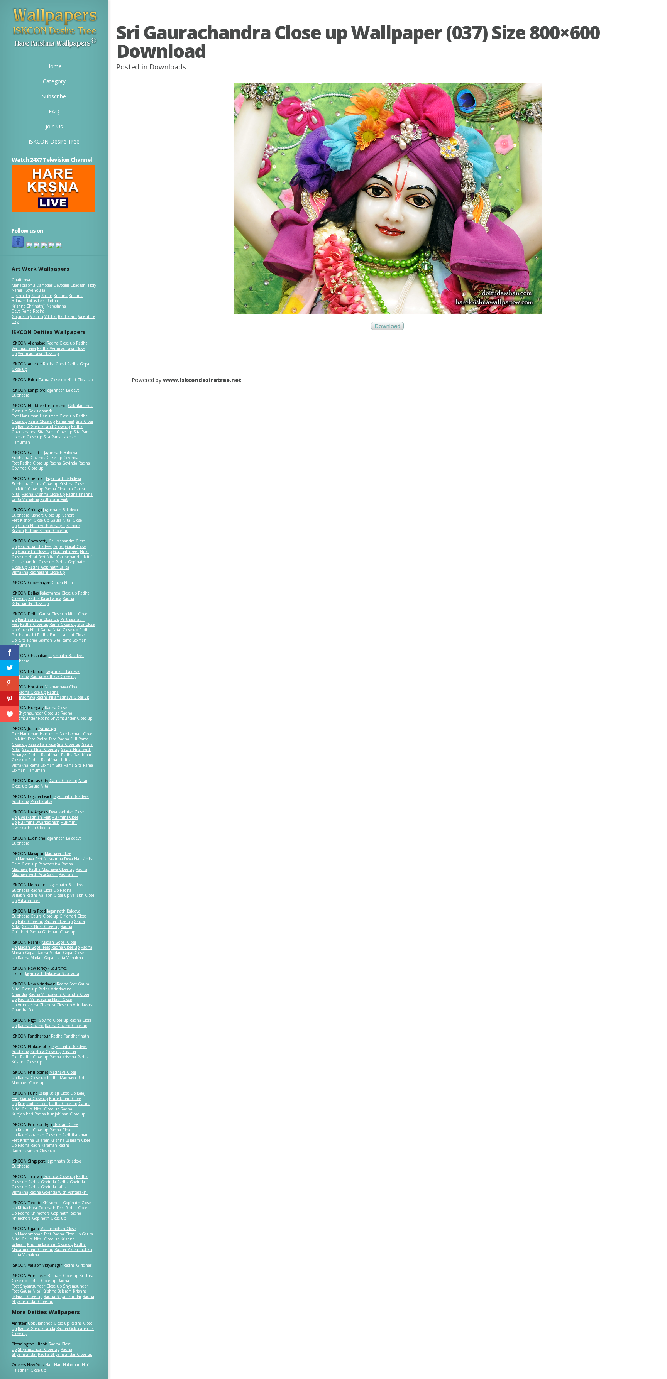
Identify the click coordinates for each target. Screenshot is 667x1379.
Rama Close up (41, 421)
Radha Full (67, 739)
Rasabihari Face (42, 744)
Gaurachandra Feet (35, 546)
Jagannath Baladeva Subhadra (46, 840)
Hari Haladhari (67, 1364)
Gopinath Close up (35, 551)
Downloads (167, 66)
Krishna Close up (45, 1051)
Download (387, 326)
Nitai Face (26, 739)
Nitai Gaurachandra (65, 556)
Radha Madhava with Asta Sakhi (49, 872)
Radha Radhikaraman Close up (41, 1147)
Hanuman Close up (57, 416)
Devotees (61, 285)
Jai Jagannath (29, 292)
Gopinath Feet (66, 551)
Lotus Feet (36, 300)
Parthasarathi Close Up (38, 619)
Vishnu (36, 316)
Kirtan (46, 295)
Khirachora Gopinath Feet (41, 1207)
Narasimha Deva (58, 859)
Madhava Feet (30, 859)
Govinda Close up (46, 457)
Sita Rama (65, 765)
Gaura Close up (52, 379)
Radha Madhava (61, 1077)
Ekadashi (79, 285)
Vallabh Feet (29, 900)
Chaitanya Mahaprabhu (23, 282)
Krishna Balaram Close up (50, 1244)
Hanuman (29, 416)
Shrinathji (36, 306)
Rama (27, 311)
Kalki (35, 295)
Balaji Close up (62, 1093)
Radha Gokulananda (36, 1328)
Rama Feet (65, 421)
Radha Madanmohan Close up (49, 1247)
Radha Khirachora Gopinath (43, 1213)
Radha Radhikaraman (37, 1145)
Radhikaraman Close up (39, 1134)
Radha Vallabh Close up (47, 895)
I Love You (32, 290)
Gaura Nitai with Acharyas (41, 525)
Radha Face (46, 739)
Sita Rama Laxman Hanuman (44, 439)
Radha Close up (61, 343)
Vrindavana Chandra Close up (45, 1004)
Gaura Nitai (62, 582)
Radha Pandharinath (70, 1036)
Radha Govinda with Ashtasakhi (58, 1192)
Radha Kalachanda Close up (43, 601)
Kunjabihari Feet (33, 1103)
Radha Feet (67, 984)
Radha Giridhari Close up (52, 932)
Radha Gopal (54, 364)
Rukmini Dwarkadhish (38, 822)
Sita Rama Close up (54, 431)
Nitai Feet (37, 556)
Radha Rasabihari (44, 754)
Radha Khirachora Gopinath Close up (46, 1215)
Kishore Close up (45, 515)
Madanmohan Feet (34, 1234)
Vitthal (50, 316)
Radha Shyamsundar (62, 1296)
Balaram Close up (62, 1275)
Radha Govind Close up (66, 1025)
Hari (49, 1364)
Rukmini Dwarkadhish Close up (44, 825)
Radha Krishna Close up (43, 494)
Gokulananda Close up (48, 1323)
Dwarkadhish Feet (34, 817)
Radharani (67, 316)
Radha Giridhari (78, 1265)
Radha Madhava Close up (53, 676)
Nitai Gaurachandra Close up (52, 559)
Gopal (58, 546)
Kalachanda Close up (58, 593)
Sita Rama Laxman (35, 640)
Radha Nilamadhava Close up (62, 697)
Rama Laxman (41, 765)
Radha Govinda (63, 463)
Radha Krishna (62, 1057)
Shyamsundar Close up (38, 713)
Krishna (61, 295)
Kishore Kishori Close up (46, 530)
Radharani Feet (54, 499)
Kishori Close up (34, 520)
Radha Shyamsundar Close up (65, 718)
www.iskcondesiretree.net (202, 380)
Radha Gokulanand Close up (44, 426)
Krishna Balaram (34, 1140)
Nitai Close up (80, 379)
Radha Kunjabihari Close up (59, 1114)
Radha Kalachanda (44, 598)
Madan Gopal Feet (34, 947)
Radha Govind (31, 1025)
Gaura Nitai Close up (59, 629)
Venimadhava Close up (38, 353)
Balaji (43, 1093)
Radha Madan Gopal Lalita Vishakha (50, 957)
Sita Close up (68, 744)
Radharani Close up (47, 572)
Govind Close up (53, 1020)
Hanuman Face (53, 734)
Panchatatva (41, 801)
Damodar (44, 285)
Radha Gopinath (28, 313)
